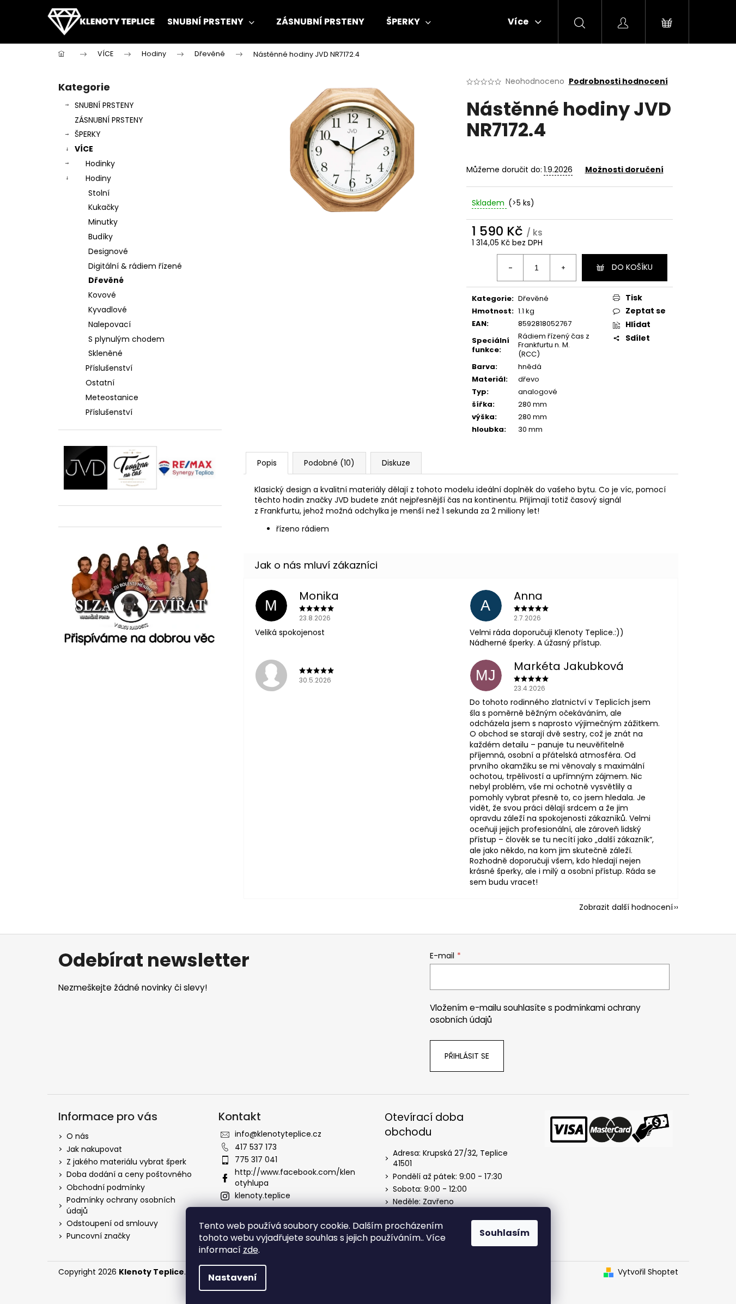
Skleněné (105, 353)
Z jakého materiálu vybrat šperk (126, 1161)
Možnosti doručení (624, 169)
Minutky (103, 221)
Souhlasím (504, 1233)
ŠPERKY (88, 134)
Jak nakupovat (94, 1149)
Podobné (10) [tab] (329, 462)
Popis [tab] (267, 462)
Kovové (102, 294)
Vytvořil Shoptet (648, 1272)
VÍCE (84, 148)
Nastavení (232, 1277)
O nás (77, 1136)
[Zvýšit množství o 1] (563, 268)
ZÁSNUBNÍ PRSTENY (109, 119)
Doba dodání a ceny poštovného (129, 1174)
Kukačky (103, 207)
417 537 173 (256, 1147)
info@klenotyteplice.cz (278, 1133)
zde (250, 1249)
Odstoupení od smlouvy (112, 1223)
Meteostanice (112, 397)
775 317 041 (256, 1159)
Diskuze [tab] (396, 462)
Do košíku (632, 267)
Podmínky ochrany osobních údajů (120, 1205)
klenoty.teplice (262, 1195)
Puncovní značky (98, 1235)
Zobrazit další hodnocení (626, 907)
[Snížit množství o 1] (510, 268)
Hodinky (100, 163)
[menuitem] (210, 22)
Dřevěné (106, 280)
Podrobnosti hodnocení (618, 81)
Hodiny (98, 178)
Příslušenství (109, 368)
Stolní (99, 193)
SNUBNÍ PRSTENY (104, 105)
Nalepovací (109, 324)
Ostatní (100, 382)
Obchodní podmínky (105, 1187)
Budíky (100, 236)
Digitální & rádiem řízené (135, 266)
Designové (108, 251)
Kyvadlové (107, 309)
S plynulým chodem (126, 339)
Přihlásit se (467, 1056)
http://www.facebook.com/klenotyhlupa (295, 1177)
